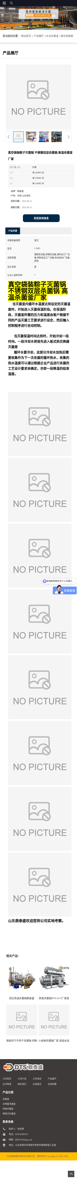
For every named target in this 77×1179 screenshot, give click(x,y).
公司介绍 (22, 1079)
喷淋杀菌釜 (8, 1109)
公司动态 (37, 1079)
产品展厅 (39, 36)
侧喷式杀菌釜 (9, 1113)
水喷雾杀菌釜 (9, 1104)
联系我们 (22, 1084)
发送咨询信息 (41, 218)
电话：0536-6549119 (18, 1134)
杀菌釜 (6, 1099)
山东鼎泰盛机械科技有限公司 (21, 1156)
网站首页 (26, 36)
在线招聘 (52, 1084)
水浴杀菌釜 (52, 36)
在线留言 (37, 1084)
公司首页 (7, 1079)
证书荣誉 (7, 1084)
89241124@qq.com (23, 1139)
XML (66, 1156)
